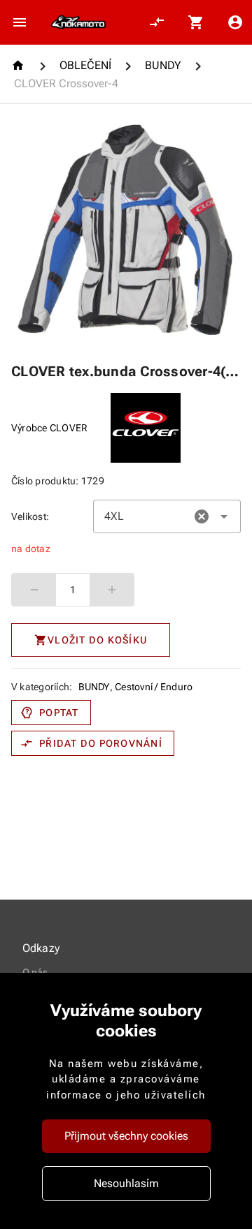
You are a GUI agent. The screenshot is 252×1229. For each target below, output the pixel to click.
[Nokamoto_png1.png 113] (78, 22)
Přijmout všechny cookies (126, 1135)
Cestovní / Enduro (153, 686)
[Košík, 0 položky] (196, 22)
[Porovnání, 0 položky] (157, 22)
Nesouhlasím (126, 1183)
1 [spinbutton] (73, 589)
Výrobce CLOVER (49, 427)
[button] (201, 516)
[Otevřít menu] (19, 22)
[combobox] (167, 516)
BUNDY (94, 686)
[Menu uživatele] (235, 22)
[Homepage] (20, 65)
